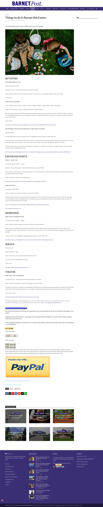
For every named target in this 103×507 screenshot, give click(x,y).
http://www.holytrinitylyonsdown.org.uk (18, 267)
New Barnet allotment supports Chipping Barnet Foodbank (63, 416)
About (41, 8)
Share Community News (73, 8)
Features (27, 8)
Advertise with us (9, 471)
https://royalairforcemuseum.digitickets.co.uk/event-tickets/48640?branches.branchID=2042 (32, 125)
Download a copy (9, 479)
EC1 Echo (80, 505)
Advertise (48, 8)
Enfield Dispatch (51, 505)
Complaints (8, 482)
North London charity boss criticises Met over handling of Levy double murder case (43, 485)
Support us (62, 8)
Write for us (55, 8)
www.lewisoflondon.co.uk (14, 208)
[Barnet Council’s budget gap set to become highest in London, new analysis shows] (31, 497)
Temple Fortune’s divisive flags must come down (43, 491)
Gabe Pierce (12, 71)
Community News (14, 8)
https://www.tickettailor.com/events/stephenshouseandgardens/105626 (27, 181)
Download (82, 8)
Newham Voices (71, 505)
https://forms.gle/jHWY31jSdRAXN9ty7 (51, 302)
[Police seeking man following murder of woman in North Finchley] (31, 471)
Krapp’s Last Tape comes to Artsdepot (39, 416)
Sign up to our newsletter (11, 476)
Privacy (7, 484)
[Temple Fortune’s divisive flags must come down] (31, 492)
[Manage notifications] (2, 500)
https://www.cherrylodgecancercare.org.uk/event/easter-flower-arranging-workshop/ (30, 240)
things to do (17, 388)
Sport (37, 8)
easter (11, 388)
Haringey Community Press (61, 505)
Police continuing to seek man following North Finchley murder (43, 458)
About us (7, 464)
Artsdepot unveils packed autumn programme (15, 416)
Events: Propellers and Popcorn (39, 434)
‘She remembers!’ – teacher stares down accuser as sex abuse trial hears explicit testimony (42, 478)
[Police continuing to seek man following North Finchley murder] (31, 458)
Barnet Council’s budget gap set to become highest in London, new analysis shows (42, 497)
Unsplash (19, 71)
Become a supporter (10, 474)
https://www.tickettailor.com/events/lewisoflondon (36, 204)
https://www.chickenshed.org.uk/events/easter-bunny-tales (23, 297)
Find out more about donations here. (61, 463)
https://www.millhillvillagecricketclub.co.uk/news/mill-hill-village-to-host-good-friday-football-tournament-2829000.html (39, 152)
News (7, 8)
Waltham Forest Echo (42, 505)
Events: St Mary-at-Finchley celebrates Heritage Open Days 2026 (16, 434)
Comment (22, 8)
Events (32, 8)
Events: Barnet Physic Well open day (63, 434)
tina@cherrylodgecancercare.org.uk (27, 236)
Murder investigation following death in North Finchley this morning (43, 465)
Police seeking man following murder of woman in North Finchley (42, 471)
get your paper (90, 8)
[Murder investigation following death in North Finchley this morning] (31, 465)
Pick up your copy (9, 466)
